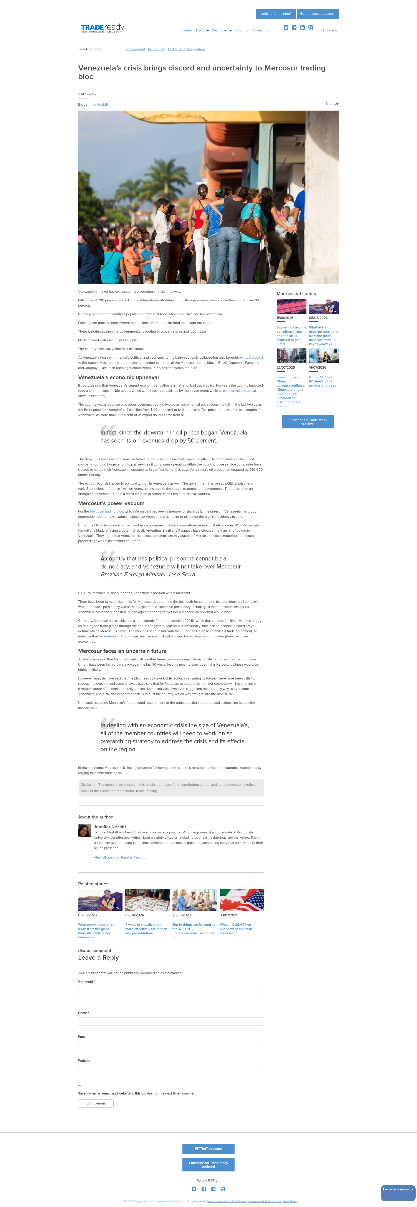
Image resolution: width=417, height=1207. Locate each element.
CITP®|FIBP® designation (186, 49)
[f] (294, 27)
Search (331, 30)
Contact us (261, 30)
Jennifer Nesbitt (96, 104)
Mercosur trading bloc (106, 511)
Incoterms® (156, 49)
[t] (286, 27)
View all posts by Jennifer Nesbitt (119, 857)
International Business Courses (264, 1201)
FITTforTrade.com (208, 1148)
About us (241, 30)
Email (83, 1037)
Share (330, 103)
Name (83, 1013)
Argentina (106, 636)
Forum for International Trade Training (227, 1201)
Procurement (135, 49)
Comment (86, 981)
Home (186, 30)
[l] (302, 27)
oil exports (244, 390)
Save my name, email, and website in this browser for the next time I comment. (137, 1093)
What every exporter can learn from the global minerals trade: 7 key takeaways (323, 336)
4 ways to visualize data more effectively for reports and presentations (146, 929)
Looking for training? (275, 13)
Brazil (125, 636)
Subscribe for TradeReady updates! (307, 421)
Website (84, 1060)
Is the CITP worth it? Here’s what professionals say (322, 381)
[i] (310, 27)
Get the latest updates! (317, 13)
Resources (220, 30)
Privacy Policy (290, 1201)
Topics (200, 30)
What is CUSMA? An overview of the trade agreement (236, 929)
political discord (251, 357)
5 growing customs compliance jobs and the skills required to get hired (291, 336)
